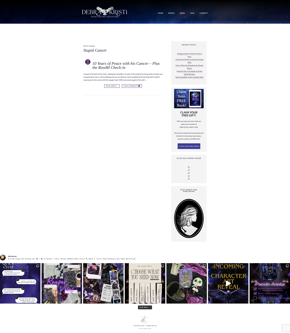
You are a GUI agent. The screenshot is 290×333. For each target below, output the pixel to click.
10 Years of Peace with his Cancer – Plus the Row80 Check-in (126, 65)
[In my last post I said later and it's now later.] (228, 283)
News (182, 13)
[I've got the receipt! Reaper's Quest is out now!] (103, 283)
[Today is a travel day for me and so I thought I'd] (186, 283)
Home (160, 13)
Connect (203, 13)
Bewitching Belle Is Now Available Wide (189, 77)
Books (171, 13)
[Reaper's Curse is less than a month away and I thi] (270, 283)
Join (192, 13)
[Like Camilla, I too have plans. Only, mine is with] (20, 283)
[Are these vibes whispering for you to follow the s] (62, 283)
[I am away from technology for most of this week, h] (145, 283)
